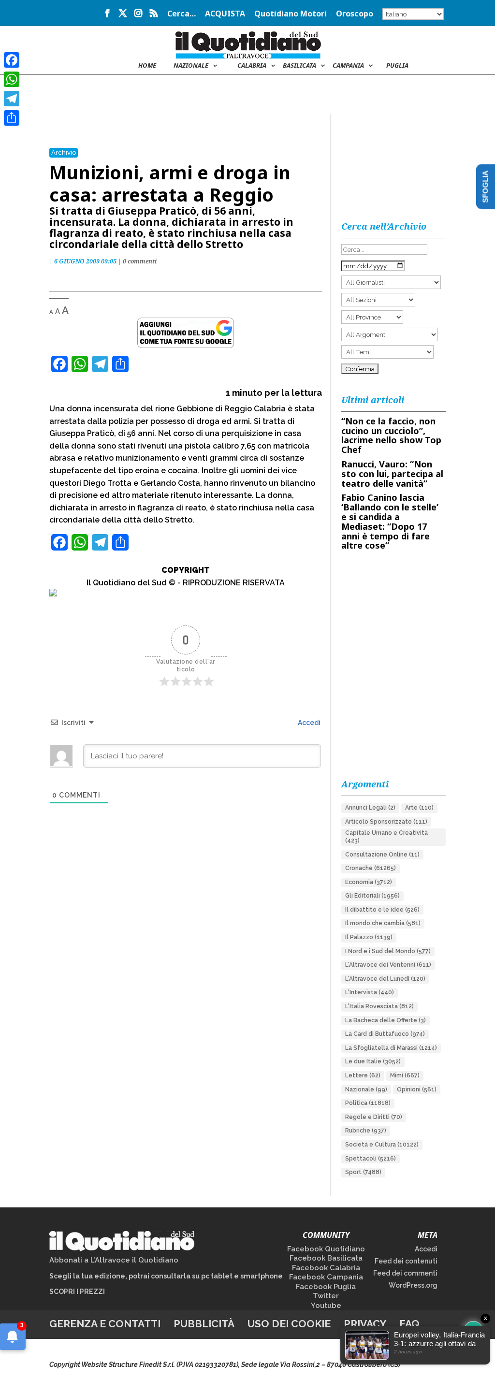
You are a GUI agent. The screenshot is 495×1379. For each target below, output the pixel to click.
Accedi (308, 722)
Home (147, 66)
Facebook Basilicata (326, 1258)
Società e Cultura (382, 1144)
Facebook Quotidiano (326, 1249)
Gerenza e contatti (104, 1324)
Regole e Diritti (373, 1117)
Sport (363, 1172)
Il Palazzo (369, 937)
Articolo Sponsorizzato (386, 821)
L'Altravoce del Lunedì (385, 978)
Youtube (326, 1305)
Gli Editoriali (372, 895)
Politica (368, 1103)
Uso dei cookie (289, 1324)
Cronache (370, 868)
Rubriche (365, 1130)
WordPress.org (413, 1285)
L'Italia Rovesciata (379, 1006)
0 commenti (140, 261)
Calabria (251, 66)
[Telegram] (11, 98)
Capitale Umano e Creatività (386, 836)
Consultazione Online (382, 854)
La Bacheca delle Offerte (385, 1020)
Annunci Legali (370, 807)
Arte (419, 807)
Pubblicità (204, 1324)
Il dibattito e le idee (382, 909)
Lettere (362, 1075)
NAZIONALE (191, 66)
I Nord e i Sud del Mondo (388, 951)
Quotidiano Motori (290, 14)
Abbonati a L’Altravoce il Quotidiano (113, 1260)
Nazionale (366, 1089)
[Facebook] (11, 60)
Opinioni (417, 1089)
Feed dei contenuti (406, 1261)
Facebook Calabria (326, 1267)
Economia (368, 882)
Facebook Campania (326, 1277)
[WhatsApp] (11, 79)
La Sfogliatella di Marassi (391, 1048)
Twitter (326, 1296)
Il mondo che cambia (383, 923)
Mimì (405, 1075)
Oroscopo (354, 14)
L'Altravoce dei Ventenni (388, 964)
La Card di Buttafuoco (385, 1034)
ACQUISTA (225, 14)
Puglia (397, 66)
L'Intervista (369, 992)
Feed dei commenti (405, 1273)
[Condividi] (11, 118)
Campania (348, 66)
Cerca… (181, 14)
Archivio (63, 152)
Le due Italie (373, 1061)
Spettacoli (370, 1158)
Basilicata (299, 66)
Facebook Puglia (326, 1286)
